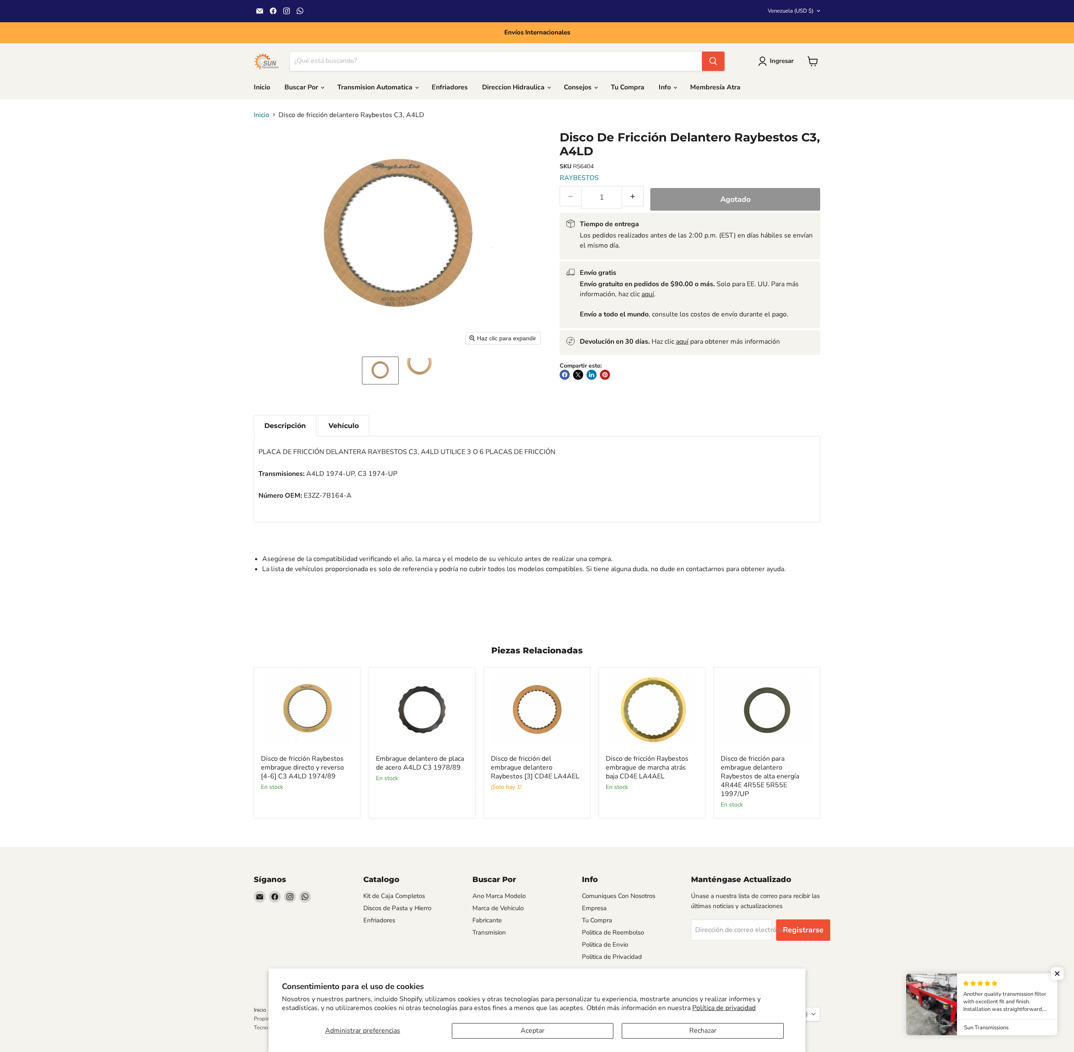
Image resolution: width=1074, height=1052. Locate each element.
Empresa (594, 908)
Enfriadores (450, 87)
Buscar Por (302, 87)
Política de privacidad (724, 1008)
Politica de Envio (605, 944)
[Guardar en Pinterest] (605, 375)
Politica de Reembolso (613, 932)
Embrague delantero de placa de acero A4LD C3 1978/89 (420, 763)
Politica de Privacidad (612, 957)
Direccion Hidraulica (514, 87)
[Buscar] (713, 61)
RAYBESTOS (579, 178)
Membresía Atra (715, 87)
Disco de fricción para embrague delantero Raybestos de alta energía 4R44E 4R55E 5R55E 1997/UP (760, 776)
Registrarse (803, 930)
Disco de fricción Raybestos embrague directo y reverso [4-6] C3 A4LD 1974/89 (302, 767)
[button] (380, 370)
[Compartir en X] (578, 375)
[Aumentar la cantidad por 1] (633, 196)
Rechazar (703, 1030)
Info (666, 87)
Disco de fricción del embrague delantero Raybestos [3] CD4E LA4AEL (535, 767)
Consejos (578, 87)
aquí (647, 294)
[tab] (285, 425)
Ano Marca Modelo (499, 896)
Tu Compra (627, 87)
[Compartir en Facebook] (565, 375)
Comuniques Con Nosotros (618, 896)
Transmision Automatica (375, 87)
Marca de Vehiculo (498, 908)
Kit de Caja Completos (394, 896)
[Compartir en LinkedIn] (592, 375)
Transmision (489, 932)
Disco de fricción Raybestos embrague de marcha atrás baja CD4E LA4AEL (647, 767)
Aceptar (533, 1030)
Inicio (262, 87)
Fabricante (487, 920)
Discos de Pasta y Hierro (397, 908)
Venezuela (790, 11)
